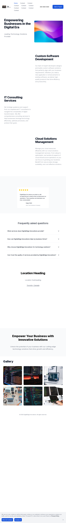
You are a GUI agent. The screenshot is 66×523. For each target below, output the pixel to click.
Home (16, 3)
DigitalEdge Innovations (30, 414)
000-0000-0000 (44, 7)
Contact (22, 3)
